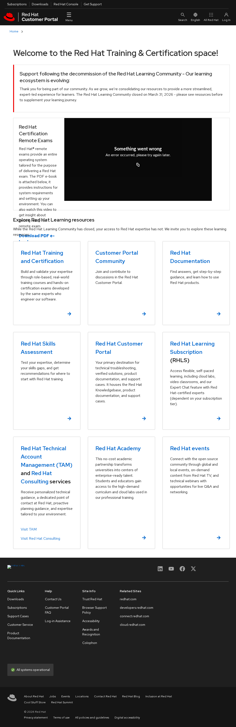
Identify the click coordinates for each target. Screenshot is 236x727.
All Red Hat (211, 20)
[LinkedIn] (160, 570)
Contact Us (53, 599)
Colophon (89, 643)
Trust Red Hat (92, 599)
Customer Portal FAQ (57, 610)
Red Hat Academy (118, 448)
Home (14, 31)
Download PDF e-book (37, 239)
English (195, 20)
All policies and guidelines (92, 717)
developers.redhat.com (136, 608)
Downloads (40, 4)
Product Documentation (18, 635)
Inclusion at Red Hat (158, 696)
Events (65, 696)
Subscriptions (17, 4)
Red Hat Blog (131, 696)
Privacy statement (36, 717)
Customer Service (20, 625)
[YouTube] (171, 570)
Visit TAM (29, 529)
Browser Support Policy (94, 610)
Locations (81, 696)
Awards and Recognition (91, 631)
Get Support (93, 4)
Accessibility (91, 621)
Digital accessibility (127, 717)
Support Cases (18, 616)
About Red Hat (34, 696)
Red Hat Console (66, 4)
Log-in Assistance (58, 621)
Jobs (52, 696)
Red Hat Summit (62, 702)
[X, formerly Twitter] (193, 568)
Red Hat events (189, 448)
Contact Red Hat (105, 696)
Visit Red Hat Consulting (40, 538)
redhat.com (128, 599)
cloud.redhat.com (132, 625)
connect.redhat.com (134, 616)
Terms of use (61, 717)
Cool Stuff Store (35, 702)
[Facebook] (182, 570)
